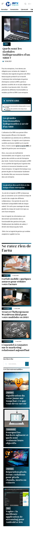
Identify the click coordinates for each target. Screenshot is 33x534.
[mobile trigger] (3, 4)
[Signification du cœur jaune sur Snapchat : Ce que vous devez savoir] (16, 381)
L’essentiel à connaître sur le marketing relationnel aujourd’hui (15, 347)
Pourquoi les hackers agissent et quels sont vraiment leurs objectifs (17, 438)
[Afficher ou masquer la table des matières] (24, 101)
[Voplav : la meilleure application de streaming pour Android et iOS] (16, 497)
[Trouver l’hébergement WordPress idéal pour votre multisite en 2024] (16, 297)
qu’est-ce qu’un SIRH (22, 146)
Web (6, 44)
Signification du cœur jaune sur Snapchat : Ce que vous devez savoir (16, 400)
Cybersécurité (11, 429)
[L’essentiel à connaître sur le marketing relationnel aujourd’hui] (16, 330)
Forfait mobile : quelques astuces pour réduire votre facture (16, 281)
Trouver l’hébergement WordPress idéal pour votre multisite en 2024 (15, 314)
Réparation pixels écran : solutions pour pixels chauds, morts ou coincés (16, 477)
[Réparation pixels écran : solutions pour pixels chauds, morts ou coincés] (16, 458)
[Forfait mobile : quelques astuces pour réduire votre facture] (16, 264)
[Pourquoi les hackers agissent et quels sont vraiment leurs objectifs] (16, 418)
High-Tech (5, 275)
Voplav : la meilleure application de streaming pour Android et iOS (15, 517)
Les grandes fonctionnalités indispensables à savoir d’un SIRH (17, 106)
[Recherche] (25, 4)
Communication (7, 341)
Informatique (6, 308)
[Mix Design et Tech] (12, 4)
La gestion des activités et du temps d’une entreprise (16, 109)
